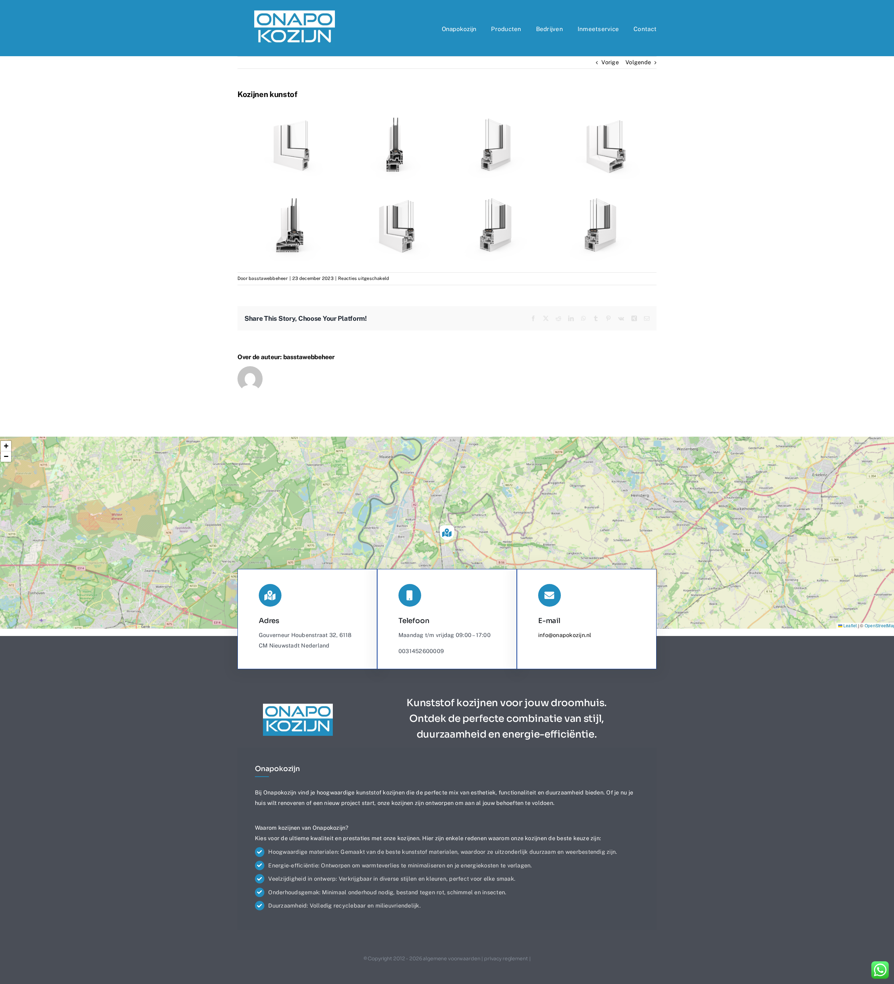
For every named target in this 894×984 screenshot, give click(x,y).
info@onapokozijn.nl (565, 635)
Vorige (609, 62)
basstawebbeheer (268, 278)
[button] (447, 532)
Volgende (638, 62)
